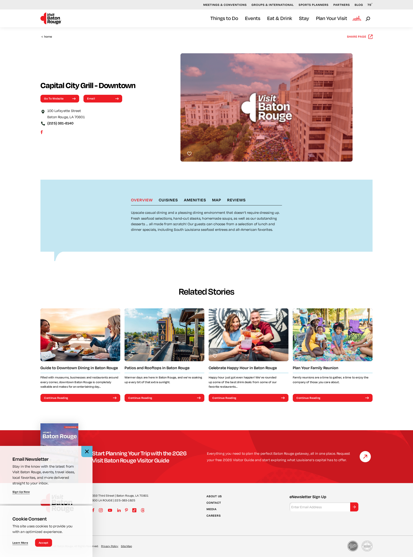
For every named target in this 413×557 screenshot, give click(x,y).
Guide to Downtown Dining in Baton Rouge (79, 367)
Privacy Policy (109, 546)
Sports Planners (313, 5)
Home (46, 36)
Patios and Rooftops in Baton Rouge (157, 367)
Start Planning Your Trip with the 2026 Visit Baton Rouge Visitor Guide (139, 457)
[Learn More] (365, 456)
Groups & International (272, 5)
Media (211, 509)
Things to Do (224, 18)
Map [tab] (216, 200)
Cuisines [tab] (168, 200)
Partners (341, 5)
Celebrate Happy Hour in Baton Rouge (243, 367)
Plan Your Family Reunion (315, 367)
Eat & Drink (279, 18)
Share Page (356, 36)
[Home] (51, 18)
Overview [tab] (142, 200)
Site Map (126, 546)
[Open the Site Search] (368, 18)
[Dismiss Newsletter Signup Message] (86, 451)
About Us (214, 496)
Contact (213, 503)
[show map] (43, 111)
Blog (359, 5)
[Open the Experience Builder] (356, 18)
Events (252, 18)
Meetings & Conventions (225, 5)
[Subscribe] (354, 506)
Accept (43, 542)
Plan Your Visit (331, 18)
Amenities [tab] (195, 200)
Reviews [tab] (236, 200)
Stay (304, 18)
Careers (213, 515)
